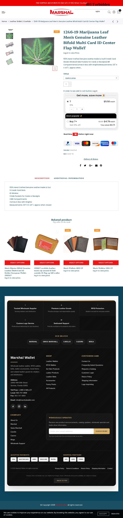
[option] (37, 51)
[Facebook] (13, 406)
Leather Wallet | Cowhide (20, 21)
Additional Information (69, 178)
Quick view (27, 231)
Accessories (50, 380)
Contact (109, 468)
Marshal (73, 150)
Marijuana (70, 78)
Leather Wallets (52, 361)
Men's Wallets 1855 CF (73, 268)
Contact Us (86, 361)
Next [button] (52, 52)
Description (42, 178)
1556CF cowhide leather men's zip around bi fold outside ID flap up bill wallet (47, 270)
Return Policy (87, 377)
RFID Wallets (51, 365)
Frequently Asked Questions (92, 365)
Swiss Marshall (16, 428)
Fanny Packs (51, 384)
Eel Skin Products (52, 369)
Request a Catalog (89, 369)
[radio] (90, 105)
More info (115, 513)
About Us (14, 420)
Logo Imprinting (88, 384)
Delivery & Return (91, 159)
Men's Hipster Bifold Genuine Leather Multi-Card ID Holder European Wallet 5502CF (17, 271)
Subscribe (102, 431)
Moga (13, 440)
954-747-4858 (21, 393)
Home (4, 21)
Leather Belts (51, 377)
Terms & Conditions (72, 468)
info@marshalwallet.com (25, 400)
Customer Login (88, 373)
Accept (103, 514)
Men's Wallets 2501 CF (103, 268)
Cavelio (13, 432)
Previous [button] (20, 53)
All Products (50, 388)
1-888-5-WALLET (25, 390)
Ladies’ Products (52, 373)
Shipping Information (89, 380)
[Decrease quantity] (71, 109)
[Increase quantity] (82, 109)
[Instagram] (19, 406)
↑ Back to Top (61, 480)
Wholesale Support (18, 443)
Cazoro (13, 436)
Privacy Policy (59, 468)
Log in (65, 53)
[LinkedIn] (25, 406)
